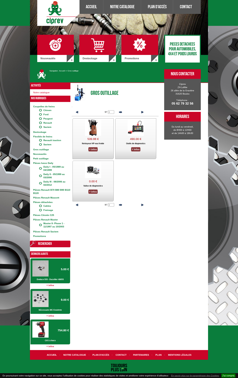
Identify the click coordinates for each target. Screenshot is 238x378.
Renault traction (52, 140)
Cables (47, 206)
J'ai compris (228, 375)
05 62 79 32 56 (182, 103)
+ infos (50, 285)
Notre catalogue (122, 7)
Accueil (91, 7)
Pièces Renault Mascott (46, 197)
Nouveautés (39, 154)
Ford (46, 114)
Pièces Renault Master (45, 219)
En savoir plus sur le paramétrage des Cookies (195, 375)
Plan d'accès (157, 7)
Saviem (47, 127)
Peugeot (48, 118)
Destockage (39, 132)
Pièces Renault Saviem (45, 231)
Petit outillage (41, 158)
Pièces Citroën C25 (43, 215)
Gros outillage (73, 71)
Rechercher (45, 244)
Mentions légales (179, 355)
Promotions (39, 236)
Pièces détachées (43, 202)
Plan (158, 355)
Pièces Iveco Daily (43, 163)
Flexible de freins (42, 136)
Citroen (47, 110)
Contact (186, 7)
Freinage (48, 210)
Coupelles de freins (44, 106)
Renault (47, 123)
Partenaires (141, 355)
